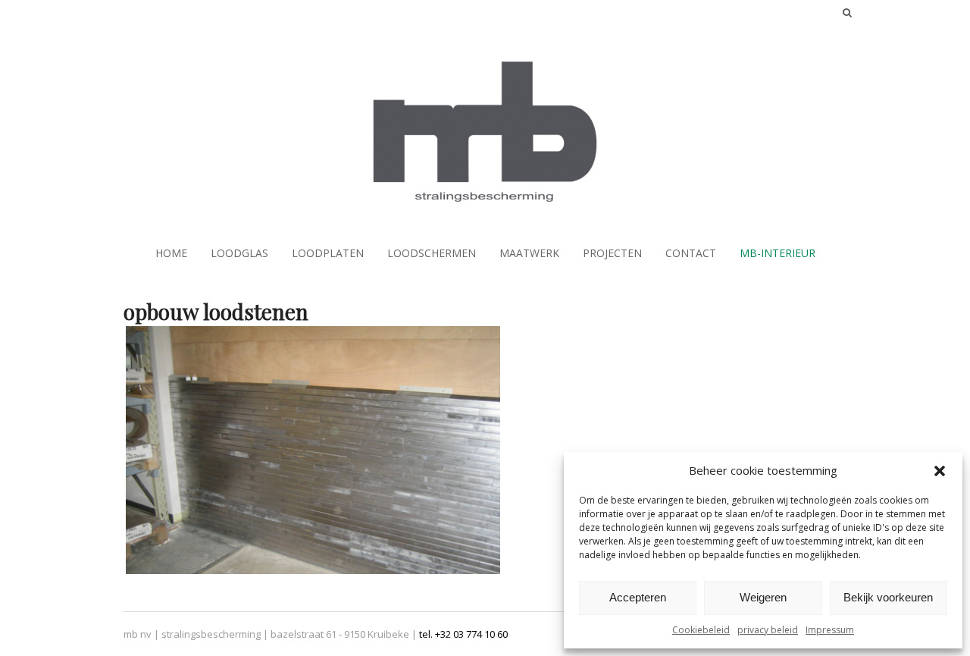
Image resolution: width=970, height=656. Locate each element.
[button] (939, 471)
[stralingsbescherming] (485, 195)
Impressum (830, 629)
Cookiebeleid (701, 629)
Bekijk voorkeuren (888, 597)
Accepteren (637, 597)
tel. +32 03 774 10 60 (463, 634)
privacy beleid (767, 629)
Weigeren (763, 597)
